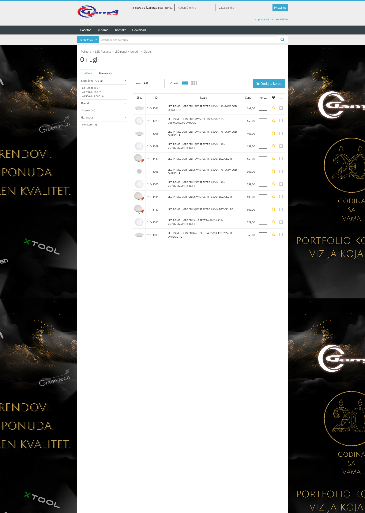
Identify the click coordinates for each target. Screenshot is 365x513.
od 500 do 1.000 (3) (93, 96)
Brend (85, 103)
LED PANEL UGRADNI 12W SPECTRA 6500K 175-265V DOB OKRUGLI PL (202, 108)
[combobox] (88, 40)
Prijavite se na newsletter (271, 19)
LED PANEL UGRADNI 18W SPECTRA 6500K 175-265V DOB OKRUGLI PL (202, 133)
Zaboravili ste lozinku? (160, 7)
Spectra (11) (88, 110)
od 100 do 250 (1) (91, 88)
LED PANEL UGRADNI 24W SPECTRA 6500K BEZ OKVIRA (200, 197)
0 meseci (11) (89, 124)
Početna (85, 29)
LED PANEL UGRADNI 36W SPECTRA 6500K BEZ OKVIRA (200, 209)
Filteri (87, 73)
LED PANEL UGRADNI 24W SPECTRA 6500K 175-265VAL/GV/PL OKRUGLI (196, 184)
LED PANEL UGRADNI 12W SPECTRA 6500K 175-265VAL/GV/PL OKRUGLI (196, 121)
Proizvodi (105, 73)
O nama (103, 29)
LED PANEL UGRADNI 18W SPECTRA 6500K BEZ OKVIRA (200, 158)
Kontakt (120, 29)
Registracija (138, 7)
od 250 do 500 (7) (91, 92)
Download (139, 29)
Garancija (87, 117)
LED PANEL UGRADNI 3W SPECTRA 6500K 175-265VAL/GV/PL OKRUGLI (195, 222)
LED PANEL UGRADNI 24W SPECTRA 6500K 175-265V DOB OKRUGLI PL (202, 171)
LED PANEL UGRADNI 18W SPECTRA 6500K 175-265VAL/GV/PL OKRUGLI (196, 146)
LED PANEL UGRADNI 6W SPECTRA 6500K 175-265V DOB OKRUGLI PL (201, 235)
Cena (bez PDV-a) (92, 80)
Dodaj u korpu (271, 83)
